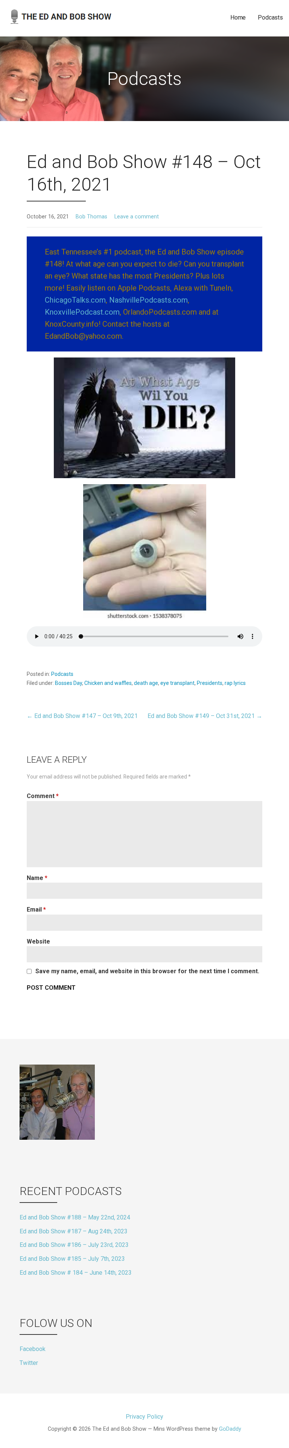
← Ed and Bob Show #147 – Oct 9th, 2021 (82, 715)
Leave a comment (136, 217)
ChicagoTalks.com (75, 299)
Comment (43, 796)
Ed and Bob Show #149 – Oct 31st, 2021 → (205, 715)
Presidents (209, 683)
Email (36, 909)
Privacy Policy (144, 1416)
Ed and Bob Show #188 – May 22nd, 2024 (75, 1217)
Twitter (29, 1362)
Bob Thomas (91, 217)
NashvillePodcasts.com (148, 299)
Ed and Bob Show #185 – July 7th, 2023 (72, 1258)
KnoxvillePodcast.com (82, 312)
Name (37, 878)
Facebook (33, 1349)
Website (38, 941)
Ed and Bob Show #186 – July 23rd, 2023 (74, 1244)
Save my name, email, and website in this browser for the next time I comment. (147, 971)
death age (146, 683)
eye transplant (177, 683)
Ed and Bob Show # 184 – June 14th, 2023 (76, 1272)
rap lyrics (235, 683)
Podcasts (270, 17)
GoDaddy (230, 1429)
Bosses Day (68, 683)
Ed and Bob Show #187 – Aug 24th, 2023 (74, 1231)
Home (238, 17)
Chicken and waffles (108, 683)
